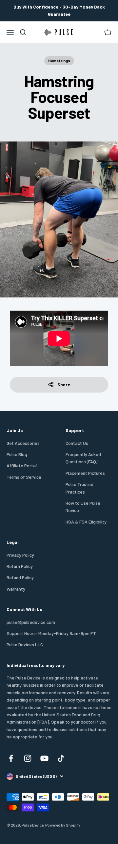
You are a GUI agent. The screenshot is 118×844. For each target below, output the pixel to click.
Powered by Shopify (62, 825)
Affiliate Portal (22, 465)
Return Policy (20, 566)
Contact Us (77, 443)
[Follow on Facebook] (11, 758)
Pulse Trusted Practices (79, 487)
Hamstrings (59, 60)
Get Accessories (23, 443)
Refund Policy (20, 577)
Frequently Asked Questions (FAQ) (83, 457)
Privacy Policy (20, 555)
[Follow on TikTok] (61, 758)
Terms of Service (24, 477)
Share (63, 384)
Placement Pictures (85, 473)
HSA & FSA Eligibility (86, 521)
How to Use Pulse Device (83, 506)
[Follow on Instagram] (27, 758)
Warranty (16, 589)
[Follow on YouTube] (44, 758)
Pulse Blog (17, 454)
